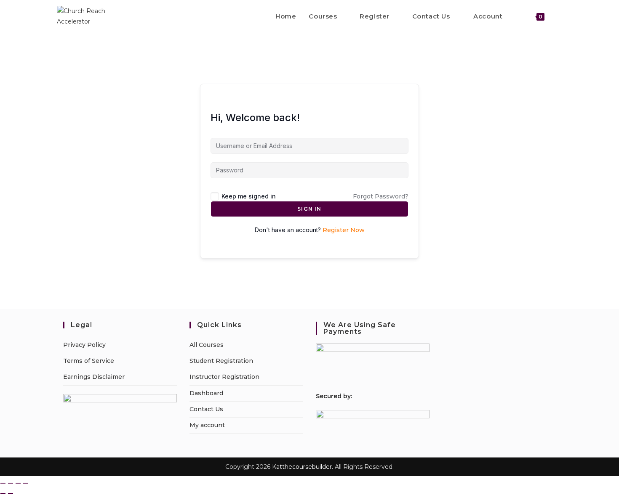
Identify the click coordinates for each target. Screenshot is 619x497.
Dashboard (206, 393)
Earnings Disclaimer (94, 377)
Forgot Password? (380, 196)
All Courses (206, 345)
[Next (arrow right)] (10, 493)
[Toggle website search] (559, 16)
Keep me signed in (248, 196)
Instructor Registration (224, 377)
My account (207, 425)
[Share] (18, 483)
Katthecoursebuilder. (302, 467)
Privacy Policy (84, 345)
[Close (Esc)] (26, 483)
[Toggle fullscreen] (10, 483)
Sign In (309, 209)
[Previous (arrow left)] (3, 493)
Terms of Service (88, 361)
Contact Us (206, 409)
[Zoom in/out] (3, 483)
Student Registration (221, 361)
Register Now (344, 230)
